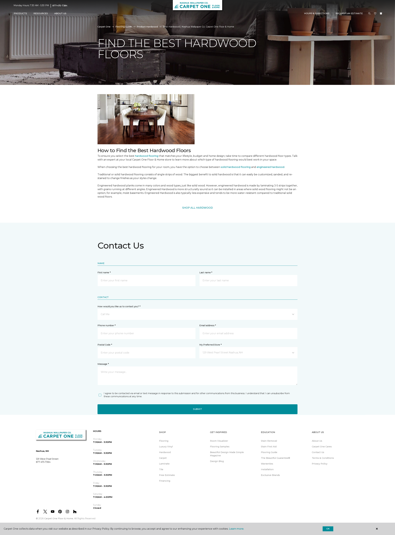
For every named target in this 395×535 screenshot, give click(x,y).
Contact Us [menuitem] (318, 452)
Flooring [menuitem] (163, 440)
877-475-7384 (59, 5)
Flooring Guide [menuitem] (269, 452)
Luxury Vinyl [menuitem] (166, 446)
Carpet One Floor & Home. (59, 518)
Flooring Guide (123, 26)
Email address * (207, 325)
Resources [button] (40, 13)
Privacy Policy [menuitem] (319, 463)
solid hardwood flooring (236, 167)
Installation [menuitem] (267, 469)
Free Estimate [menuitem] (167, 475)
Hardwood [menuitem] (165, 452)
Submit (197, 409)
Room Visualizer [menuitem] (219, 440)
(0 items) (381, 13)
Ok (328, 528)
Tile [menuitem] (161, 469)
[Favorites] (375, 13)
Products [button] (20, 13)
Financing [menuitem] (164, 480)
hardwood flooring (146, 155)
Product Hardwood (147, 26)
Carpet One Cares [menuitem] (322, 446)
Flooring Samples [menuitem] (219, 446)
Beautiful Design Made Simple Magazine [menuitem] (227, 454)
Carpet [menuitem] (163, 458)
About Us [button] (60, 13)
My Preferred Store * (210, 345)
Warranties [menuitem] (267, 463)
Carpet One (104, 26)
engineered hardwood (270, 167)
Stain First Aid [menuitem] (268, 446)
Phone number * (107, 325)
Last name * (205, 272)
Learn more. (236, 528)
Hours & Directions (316, 13)
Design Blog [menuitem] (217, 461)
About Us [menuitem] (317, 440)
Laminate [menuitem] (164, 463)
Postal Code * (105, 345)
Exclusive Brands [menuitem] (270, 475)
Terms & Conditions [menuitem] (323, 458)
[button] (369, 13)
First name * (104, 272)
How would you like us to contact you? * (119, 306)
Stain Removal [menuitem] (269, 440)
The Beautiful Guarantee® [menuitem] (275, 458)
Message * (103, 364)
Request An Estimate (349, 13)
